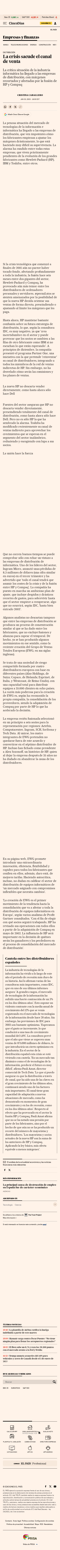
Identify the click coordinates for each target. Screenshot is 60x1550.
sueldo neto (48, 1431)
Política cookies (28, 1521)
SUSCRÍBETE (46, 23)
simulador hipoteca (30, 1431)
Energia (33, 45)
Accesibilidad (29, 1524)
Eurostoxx (15, 1388)
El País (53, 29)
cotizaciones (12, 1452)
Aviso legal (17, 1521)
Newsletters (48, 1524)
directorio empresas (48, 1442)
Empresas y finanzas (21, 37)
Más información (9, 1218)
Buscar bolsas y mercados (17, 1374)
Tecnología (8, 1205)
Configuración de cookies (44, 1521)
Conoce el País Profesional (30, 1463)
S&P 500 (26, 17)
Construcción (45, 45)
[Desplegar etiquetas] (55, 1204)
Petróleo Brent (48, 17)
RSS (41, 1524)
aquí (44, 1224)
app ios (30, 1452)
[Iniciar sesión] (55, 23)
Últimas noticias (12, 1324)
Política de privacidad (15, 1524)
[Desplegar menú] (5, 23)
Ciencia (18, 1205)
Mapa (37, 1524)
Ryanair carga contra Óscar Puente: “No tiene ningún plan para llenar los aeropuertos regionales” (29, 1340)
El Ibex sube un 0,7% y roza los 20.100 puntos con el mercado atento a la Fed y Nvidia (28, 1348)
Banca (6, 45)
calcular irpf (12, 1431)
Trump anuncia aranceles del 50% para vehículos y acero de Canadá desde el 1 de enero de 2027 (28, 1359)
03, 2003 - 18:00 (30, 99)
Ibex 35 (7, 17)
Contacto (8, 1521)
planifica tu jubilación (12, 1442)
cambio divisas (30, 1442)
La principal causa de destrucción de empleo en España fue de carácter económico (29, 1186)
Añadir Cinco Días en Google (18, 114)
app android (48, 1452)
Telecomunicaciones (19, 45)
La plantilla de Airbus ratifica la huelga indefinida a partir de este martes (26, 1331)
